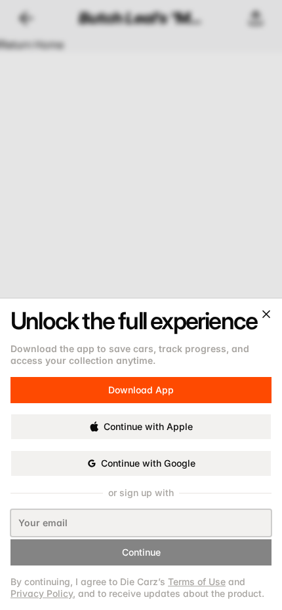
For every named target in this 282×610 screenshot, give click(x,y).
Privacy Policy (41, 593)
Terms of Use (197, 581)
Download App (141, 383)
